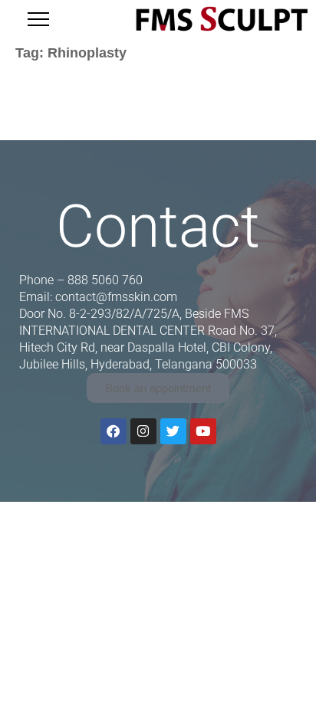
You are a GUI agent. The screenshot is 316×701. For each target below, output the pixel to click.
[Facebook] (113, 431)
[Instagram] (143, 431)
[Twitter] (173, 431)
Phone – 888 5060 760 (81, 280)
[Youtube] (203, 431)
